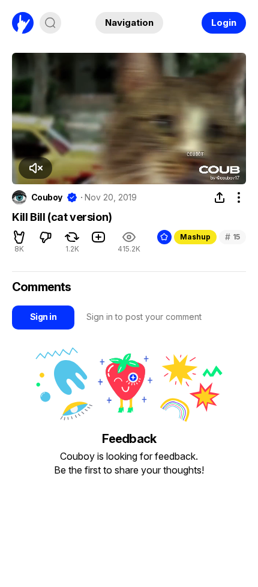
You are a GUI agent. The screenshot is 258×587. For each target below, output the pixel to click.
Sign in (43, 317)
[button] (35, 168)
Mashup (195, 236)
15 (232, 237)
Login (223, 22)
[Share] (219, 197)
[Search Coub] (50, 23)
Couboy (46, 197)
